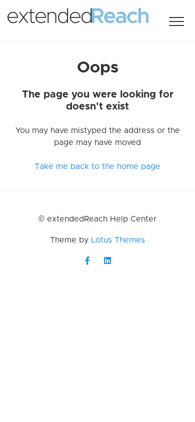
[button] (176, 21)
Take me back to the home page (97, 166)
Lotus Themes (118, 240)
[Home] (78, 20)
